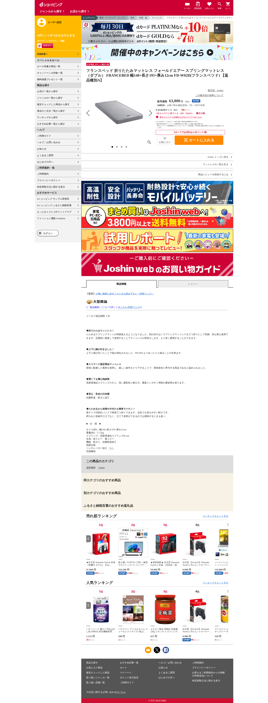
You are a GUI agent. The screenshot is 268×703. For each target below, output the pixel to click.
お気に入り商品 (94, 667)
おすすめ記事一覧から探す (51, 124)
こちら (122, 692)
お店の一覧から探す (47, 91)
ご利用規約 (43, 174)
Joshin (101, 467)
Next (226, 538)
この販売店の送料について (209, 95)
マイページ (126, 672)
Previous (88, 538)
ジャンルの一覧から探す (50, 98)
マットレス (157, 18)
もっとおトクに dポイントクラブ (54, 212)
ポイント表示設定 (129, 677)
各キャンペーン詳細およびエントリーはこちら (181, 117)
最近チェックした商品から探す (53, 104)
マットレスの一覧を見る (215, 164)
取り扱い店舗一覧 (95, 682)
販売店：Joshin (215, 90)
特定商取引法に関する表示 (51, 187)
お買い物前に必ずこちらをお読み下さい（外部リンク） (125, 293)
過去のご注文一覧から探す (51, 111)
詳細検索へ (42, 54)
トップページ (89, 18)
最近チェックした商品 (97, 672)
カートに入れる (198, 140)
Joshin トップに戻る (218, 157)
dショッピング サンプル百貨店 (53, 199)
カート (123, 667)
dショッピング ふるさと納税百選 (54, 205)
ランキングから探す (47, 117)
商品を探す (92, 662)
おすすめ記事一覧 (129, 662)
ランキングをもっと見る (215, 516)
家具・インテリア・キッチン (113, 18)
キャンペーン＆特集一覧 (50, 73)
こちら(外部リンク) (130, 307)
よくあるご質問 (45, 155)
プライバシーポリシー (48, 180)
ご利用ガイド (44, 136)
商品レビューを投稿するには (213, 174)
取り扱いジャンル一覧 (97, 677)
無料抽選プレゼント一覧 (50, 79)
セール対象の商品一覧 (48, 66)
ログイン (48, 233)
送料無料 (91, 467)
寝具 (132, 18)
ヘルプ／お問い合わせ (48, 142)
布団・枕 (143, 18)
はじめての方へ (45, 162)
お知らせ (41, 149)
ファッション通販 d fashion (51, 218)
